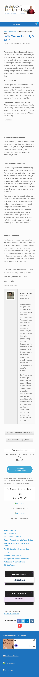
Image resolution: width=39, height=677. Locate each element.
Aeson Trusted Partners (12, 537)
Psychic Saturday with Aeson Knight (17, 549)
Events (6, 552)
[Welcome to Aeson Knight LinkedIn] (27, 621)
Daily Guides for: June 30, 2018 (19, 433)
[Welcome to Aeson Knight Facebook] (19, 621)
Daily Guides (12, 31)
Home (5, 31)
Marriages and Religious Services (16, 558)
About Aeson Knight (11, 530)
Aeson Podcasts (10, 533)
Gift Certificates (9, 565)
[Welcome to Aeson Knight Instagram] (32, 621)
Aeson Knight (25, 43)
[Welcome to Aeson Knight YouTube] (20, 626)
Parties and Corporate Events (14, 562)
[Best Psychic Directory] (11, 656)
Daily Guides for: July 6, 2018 (19, 440)
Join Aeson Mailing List (12, 555)
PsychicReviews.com (11, 614)
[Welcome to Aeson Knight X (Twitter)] (23, 621)
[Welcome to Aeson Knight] (19, 9)
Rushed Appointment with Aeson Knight (18, 540)
